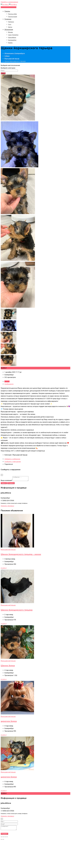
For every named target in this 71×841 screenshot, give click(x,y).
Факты (10, 27)
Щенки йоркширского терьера (16, 610)
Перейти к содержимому (9, 2)
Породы (7, 11)
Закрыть (3, 483)
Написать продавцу (7, 506)
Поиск (3, 73)
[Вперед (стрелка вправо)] (3, 839)
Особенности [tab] (8, 384)
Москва (10, 32)
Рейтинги (11, 22)
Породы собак (12, 14)
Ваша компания (6, 480)
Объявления (8, 29)
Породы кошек (12, 16)
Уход (9, 24)
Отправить (11, 483)
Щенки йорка (8, 665)
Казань (10, 42)
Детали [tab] (7, 381)
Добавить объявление (8, 7)
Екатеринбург (12, 40)
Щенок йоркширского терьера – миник (21, 554)
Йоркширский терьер (8, 549)
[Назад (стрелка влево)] (1, 839)
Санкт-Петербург (13, 35)
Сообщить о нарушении (12, 461)
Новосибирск (12, 37)
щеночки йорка (9, 721)
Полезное (7, 19)
